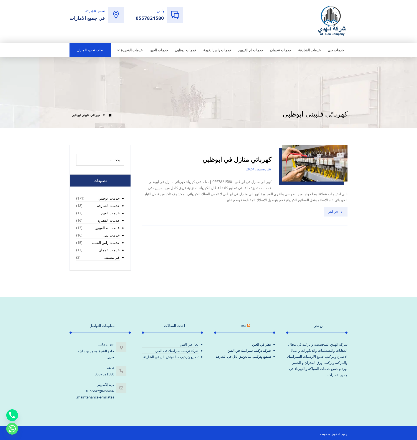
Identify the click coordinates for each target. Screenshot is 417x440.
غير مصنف (112, 257)
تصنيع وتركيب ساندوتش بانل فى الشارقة (243, 356)
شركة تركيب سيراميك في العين (249, 350)
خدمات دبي (111, 235)
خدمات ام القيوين (107, 227)
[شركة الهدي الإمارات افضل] (332, 21)
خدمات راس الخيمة (106, 242)
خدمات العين (110, 213)
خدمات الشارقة (108, 205)
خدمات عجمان (109, 250)
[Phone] (12, 415)
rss (243, 325)
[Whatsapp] (12, 429)
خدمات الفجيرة (109, 220)
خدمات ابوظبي (109, 198)
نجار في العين (261, 344)
